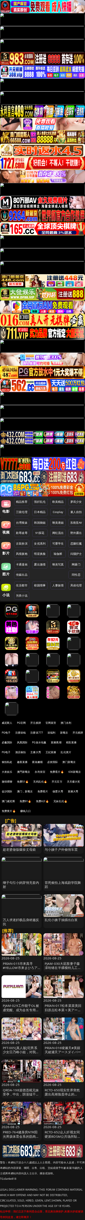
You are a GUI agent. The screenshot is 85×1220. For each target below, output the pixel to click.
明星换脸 (40, 554)
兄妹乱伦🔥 (60, 801)
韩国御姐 (40, 523)
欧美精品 (58, 502)
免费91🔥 (25, 801)
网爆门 (76, 564)
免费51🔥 (23, 781)
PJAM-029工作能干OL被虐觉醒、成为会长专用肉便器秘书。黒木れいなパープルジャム (21, 1011)
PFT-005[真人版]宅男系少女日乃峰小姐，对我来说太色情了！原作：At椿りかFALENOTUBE (21, 1054)
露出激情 (40, 564)
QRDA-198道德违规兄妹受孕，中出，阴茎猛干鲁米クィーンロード (21, 1094)
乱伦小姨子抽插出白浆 (61, 920)
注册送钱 (20, 732)
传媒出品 (21, 575)
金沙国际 (7, 791)
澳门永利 (66, 723)
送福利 (51, 732)
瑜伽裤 (58, 554)
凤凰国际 (22, 742)
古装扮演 (21, 543)
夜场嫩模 (37, 762)
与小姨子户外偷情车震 (61, 849)
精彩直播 (71, 742)
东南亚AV (76, 523)
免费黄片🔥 (9, 811)
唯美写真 (58, 564)
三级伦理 (21, 512)
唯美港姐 (58, 523)
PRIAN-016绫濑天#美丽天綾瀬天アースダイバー (63, 1050)
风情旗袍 (21, 554)
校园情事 (40, 585)
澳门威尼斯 (8, 801)
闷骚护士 (76, 554)
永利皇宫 (40, 772)
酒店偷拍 (20, 752)
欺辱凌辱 (21, 533)
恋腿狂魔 (76, 543)
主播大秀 (35, 752)
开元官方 (57, 781)
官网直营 (51, 723)
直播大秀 (73, 791)
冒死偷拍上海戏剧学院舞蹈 (63, 884)
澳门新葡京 (69, 762)
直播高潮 (56, 742)
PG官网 (21, 723)
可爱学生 (58, 543)
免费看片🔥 (57, 772)
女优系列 (40, 543)
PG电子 (6, 732)
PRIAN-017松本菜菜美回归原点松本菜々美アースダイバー (63, 1009)
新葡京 (64, 732)
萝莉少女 (76, 502)
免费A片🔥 (42, 801)
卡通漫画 (21, 564)
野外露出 (76, 533)
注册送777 (36, 732)
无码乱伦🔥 (40, 781)
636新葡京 (74, 772)
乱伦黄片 (66, 752)
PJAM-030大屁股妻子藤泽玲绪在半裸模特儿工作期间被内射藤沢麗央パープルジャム (63, 969)
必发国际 (52, 762)
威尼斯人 (7, 723)
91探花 (39, 533)
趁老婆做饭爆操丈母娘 (19, 849)
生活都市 (21, 585)
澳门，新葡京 (25, 791)
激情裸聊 (7, 781)
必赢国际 (7, 742)
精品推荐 (21, 502)
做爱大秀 (58, 791)
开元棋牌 (35, 723)
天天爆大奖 (73, 781)
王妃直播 (51, 752)
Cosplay (58, 512)
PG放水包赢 (39, 742)
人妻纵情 (58, 585)
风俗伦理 (76, 585)
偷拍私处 (7, 762)
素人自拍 (76, 512)
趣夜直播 (22, 762)
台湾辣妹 (21, 523)
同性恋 (76, 575)
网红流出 (58, 533)
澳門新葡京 (23, 772)
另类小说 (21, 595)
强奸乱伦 (40, 502)
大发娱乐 (7, 772)
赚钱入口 (25, 811)
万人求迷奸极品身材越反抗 (21, 922)
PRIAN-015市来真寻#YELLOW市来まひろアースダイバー (20, 967)
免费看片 (42, 791)
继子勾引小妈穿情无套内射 (21, 884)
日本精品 (40, 512)
